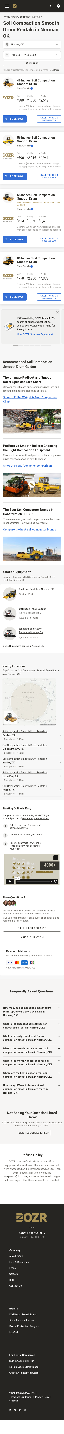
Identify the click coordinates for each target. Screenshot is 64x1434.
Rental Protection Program (24, 1326)
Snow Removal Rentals (21, 1320)
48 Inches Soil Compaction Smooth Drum (36, 82)
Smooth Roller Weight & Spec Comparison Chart (30, 399)
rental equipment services (35, 818)
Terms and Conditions (20, 1397)
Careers (13, 1273)
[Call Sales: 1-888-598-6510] (53, 6)
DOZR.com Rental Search (23, 1314)
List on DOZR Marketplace (24, 1366)
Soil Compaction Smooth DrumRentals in (24, 733)
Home (7, 16)
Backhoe (36, 589)
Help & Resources (19, 1262)
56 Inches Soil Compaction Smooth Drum (36, 139)
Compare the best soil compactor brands (29, 529)
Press (12, 1268)
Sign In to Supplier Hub (21, 1361)
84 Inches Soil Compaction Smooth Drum (36, 260)
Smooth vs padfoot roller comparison (27, 465)
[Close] (57, 312)
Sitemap (13, 1400)
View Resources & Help (33, 1132)
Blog (11, 1279)
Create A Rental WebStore (24, 1372)
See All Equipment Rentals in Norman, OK (23, 646)
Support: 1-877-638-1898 (32, 1237)
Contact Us (15, 1285)
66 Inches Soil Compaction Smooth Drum (36, 196)
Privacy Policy (42, 1397)
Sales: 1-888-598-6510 (32, 1232)
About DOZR (16, 1256)
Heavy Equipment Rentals (26, 16)
